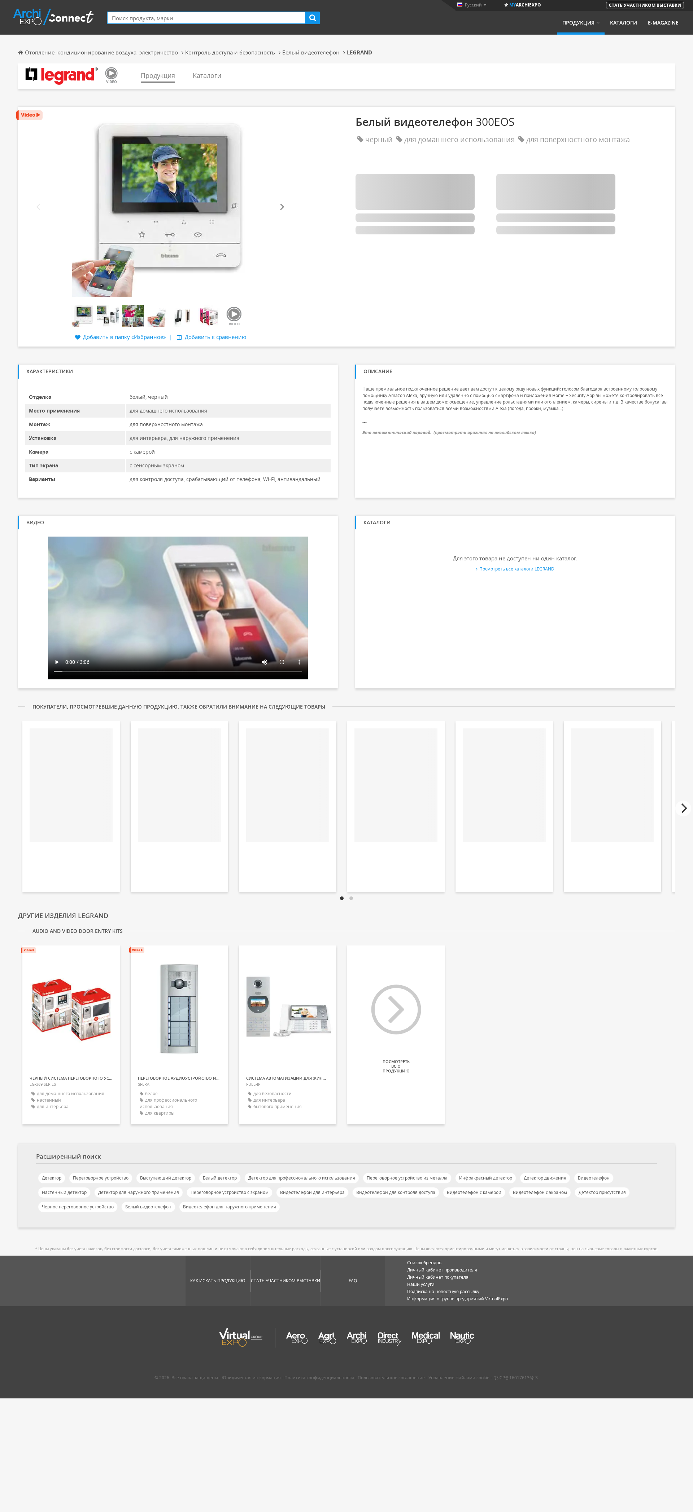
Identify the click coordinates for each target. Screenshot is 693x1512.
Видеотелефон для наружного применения (229, 1207)
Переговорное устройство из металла (407, 1178)
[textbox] (206, 18)
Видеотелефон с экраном (540, 1192)
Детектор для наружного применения (138, 1192)
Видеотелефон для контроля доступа (395, 1192)
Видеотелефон (594, 1178)
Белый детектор (220, 1178)
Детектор (51, 1178)
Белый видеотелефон (148, 1207)
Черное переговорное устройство (78, 1207)
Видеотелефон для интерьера (312, 1192)
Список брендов (424, 1263)
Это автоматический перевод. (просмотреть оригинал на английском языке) (449, 432)
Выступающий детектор (165, 1178)
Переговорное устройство (100, 1178)
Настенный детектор (64, 1192)
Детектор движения (545, 1178)
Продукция (578, 22)
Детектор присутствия (602, 1192)
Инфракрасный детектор (485, 1178)
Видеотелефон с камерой (474, 1192)
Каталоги (623, 22)
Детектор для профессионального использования (301, 1178)
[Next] (281, 207)
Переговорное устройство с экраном (230, 1192)
